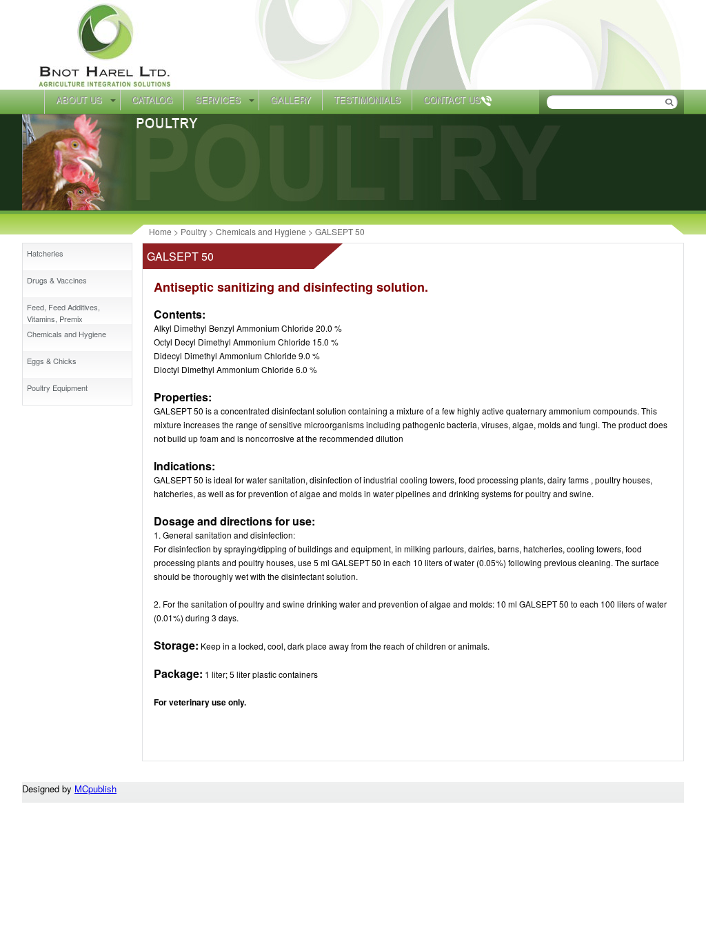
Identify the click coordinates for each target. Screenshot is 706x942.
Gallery (290, 99)
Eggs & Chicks (52, 360)
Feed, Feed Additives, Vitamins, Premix (63, 312)
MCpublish (95, 788)
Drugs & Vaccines (57, 279)
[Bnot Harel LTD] (106, 85)
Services (218, 99)
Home (33, 101)
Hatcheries (45, 253)
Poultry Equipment (57, 387)
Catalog (152, 99)
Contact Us (452, 99)
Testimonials (367, 99)
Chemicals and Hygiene (66, 333)
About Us (79, 99)
